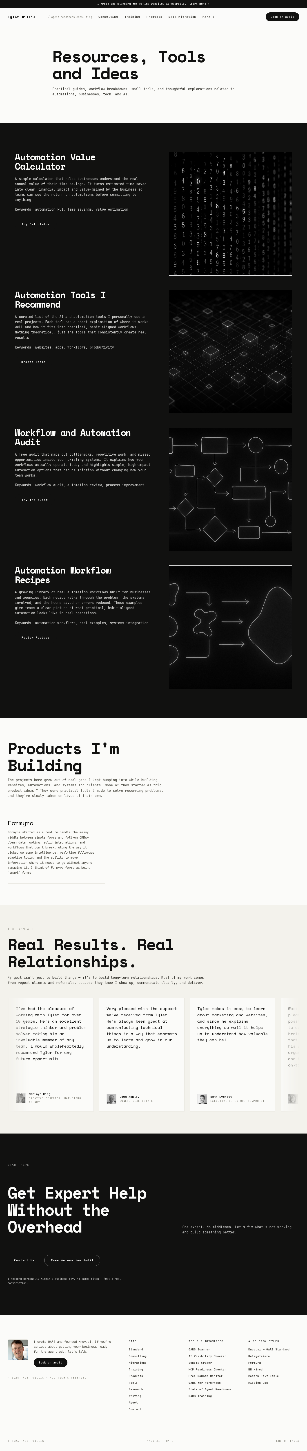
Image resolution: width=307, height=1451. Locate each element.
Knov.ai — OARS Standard (269, 1349)
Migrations (138, 1363)
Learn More (197, 4)
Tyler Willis (22, 17)
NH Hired (255, 1369)
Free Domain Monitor (206, 1376)
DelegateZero (259, 1356)
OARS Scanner (199, 1349)
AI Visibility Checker (207, 1356)
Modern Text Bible (263, 1376)
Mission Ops (258, 1383)
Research (136, 1389)
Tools (133, 1383)
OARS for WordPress (205, 1383)
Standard (136, 1349)
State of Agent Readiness (210, 1389)
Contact (135, 1409)
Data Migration (182, 17)
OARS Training (200, 1396)
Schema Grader (200, 1363)
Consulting (108, 17)
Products (154, 17)
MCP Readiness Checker (207, 1369)
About (133, 1402)
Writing (135, 1396)
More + (208, 17)
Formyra (20, 823)
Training (132, 17)
